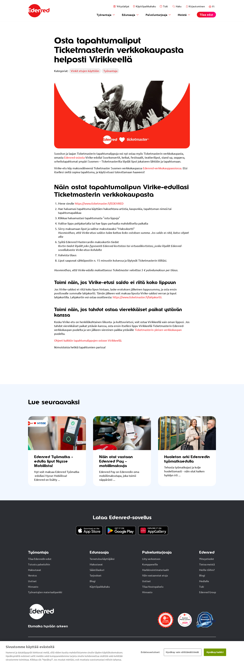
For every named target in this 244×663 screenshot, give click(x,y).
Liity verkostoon (151, 559)
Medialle (204, 581)
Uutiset (32, 581)
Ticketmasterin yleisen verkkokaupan (158, 329)
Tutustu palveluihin (39, 564)
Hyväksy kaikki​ (215, 652)
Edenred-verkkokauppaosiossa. (162, 168)
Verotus (32, 575)
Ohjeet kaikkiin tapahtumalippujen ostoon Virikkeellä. (88, 340)
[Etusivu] (38, 10)
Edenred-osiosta (74, 157)
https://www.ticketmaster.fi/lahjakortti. (137, 297)
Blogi (93, 581)
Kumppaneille (150, 564)
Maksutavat (34, 570)
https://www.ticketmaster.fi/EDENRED (99, 203)
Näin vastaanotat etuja (155, 575)
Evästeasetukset (150, 652)
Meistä (182, 14)
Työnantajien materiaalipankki (45, 592)
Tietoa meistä (207, 564)
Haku (178, 6)
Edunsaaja (128, 14)
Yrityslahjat (123, 6)
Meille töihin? (207, 570)
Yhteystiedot (206, 559)
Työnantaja (104, 14)
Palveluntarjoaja (156, 14)
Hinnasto (33, 586)
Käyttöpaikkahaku (146, 6)
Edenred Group (207, 592)
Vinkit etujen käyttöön (85, 71)
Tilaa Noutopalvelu (152, 586)
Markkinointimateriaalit (155, 570)
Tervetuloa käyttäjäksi (102, 559)
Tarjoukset (95, 575)
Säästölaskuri (97, 570)
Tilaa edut (206, 14)
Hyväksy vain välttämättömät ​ (183, 652)
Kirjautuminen (197, 6)
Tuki (165, 6)
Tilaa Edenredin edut (39, 559)
